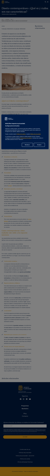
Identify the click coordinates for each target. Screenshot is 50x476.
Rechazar (27, 144)
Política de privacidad (35, 134)
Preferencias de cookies (26, 138)
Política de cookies (21, 134)
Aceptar (39, 144)
